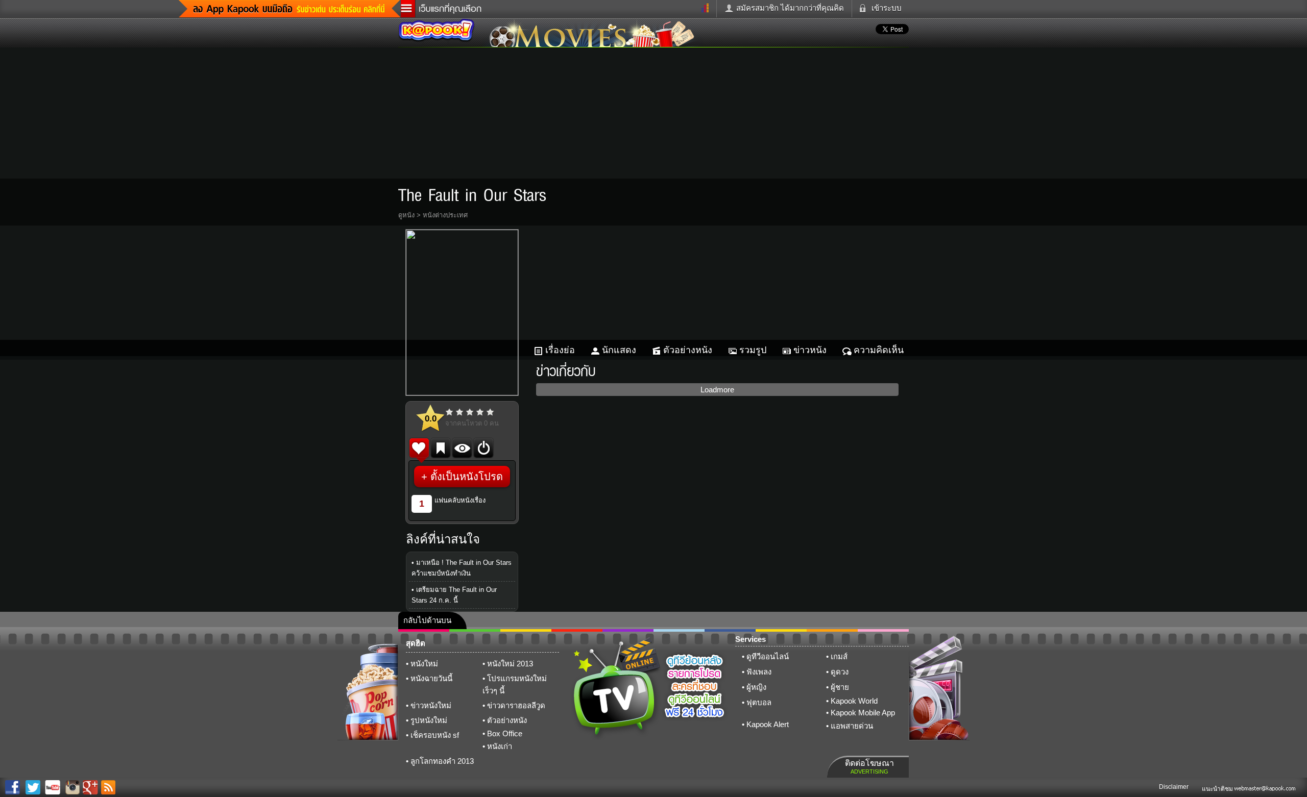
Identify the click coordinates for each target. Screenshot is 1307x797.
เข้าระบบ (887, 8)
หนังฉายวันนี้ (431, 678)
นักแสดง (619, 350)
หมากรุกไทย (832, 630)
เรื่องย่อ (560, 350)
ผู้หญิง (756, 687)
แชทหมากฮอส (781, 630)
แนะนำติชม (1218, 788)
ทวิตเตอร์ (628, 630)
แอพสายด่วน (852, 725)
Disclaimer (1174, 786)
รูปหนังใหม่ (428, 720)
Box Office (504, 733)
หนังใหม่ (424, 663)
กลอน (730, 630)
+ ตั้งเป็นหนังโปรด (462, 476)
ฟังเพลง (758, 671)
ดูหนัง (406, 215)
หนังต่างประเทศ (445, 215)
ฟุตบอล (758, 702)
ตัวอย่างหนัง (687, 350)
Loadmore (717, 389)
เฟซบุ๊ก (576, 630)
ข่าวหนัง (810, 350)
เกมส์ (839, 656)
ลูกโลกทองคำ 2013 (442, 761)
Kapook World (854, 700)
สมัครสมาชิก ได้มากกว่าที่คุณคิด (790, 8)
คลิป (423, 630)
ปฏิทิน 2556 (525, 630)
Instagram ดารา (679, 630)
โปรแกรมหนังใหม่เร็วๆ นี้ (514, 684)
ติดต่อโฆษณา (869, 767)
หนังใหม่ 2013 (510, 663)
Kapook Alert (767, 724)
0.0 (431, 419)
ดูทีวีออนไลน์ (767, 656)
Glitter (883, 630)
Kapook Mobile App (863, 712)
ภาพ (474, 630)
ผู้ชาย (840, 687)
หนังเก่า (499, 746)
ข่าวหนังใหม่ (430, 705)
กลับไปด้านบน (427, 620)
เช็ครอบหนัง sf (434, 735)
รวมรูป (752, 350)
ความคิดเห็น (879, 350)
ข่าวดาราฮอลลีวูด (516, 705)
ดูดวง (840, 671)
